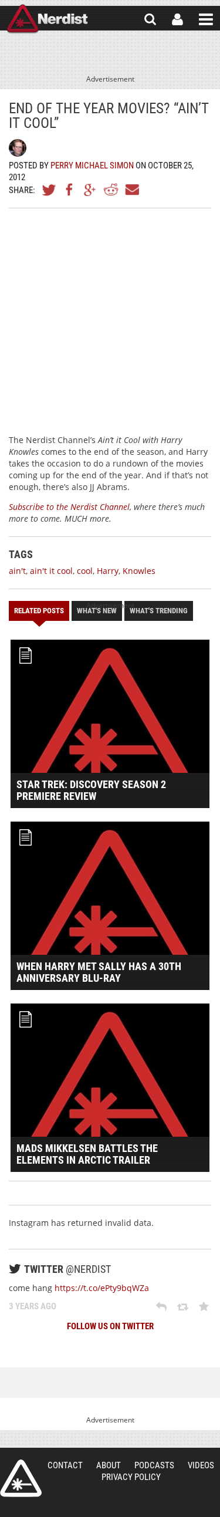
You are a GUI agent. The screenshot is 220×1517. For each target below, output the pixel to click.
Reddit (111, 189)
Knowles (139, 570)
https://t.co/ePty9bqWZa (102, 1287)
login (177, 19)
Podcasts (154, 1465)
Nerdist (47, 19)
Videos (201, 1465)
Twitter (49, 189)
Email (131, 189)
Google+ (90, 189)
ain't (17, 570)
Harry (108, 570)
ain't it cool (51, 570)
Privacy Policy (131, 1477)
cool (85, 570)
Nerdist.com (21, 1478)
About (108, 1465)
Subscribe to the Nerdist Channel (69, 506)
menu (206, 19)
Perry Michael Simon (92, 165)
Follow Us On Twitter (110, 1326)
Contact (65, 1465)
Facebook (69, 189)
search (150, 19)
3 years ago (32, 1306)
